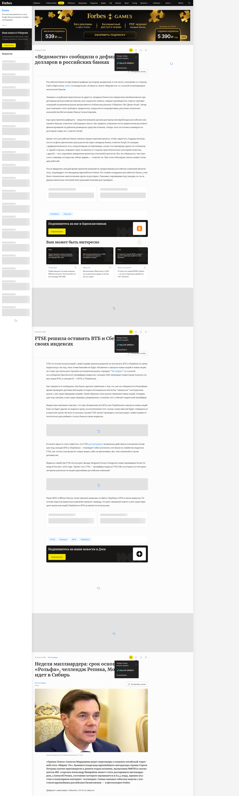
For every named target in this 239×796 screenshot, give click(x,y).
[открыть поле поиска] (189, 3)
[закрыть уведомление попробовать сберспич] (136, 57)
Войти (181, 3)
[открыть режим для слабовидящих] (131, 50)
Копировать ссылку (138, 71)
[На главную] (7, 3)
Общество (86, 268)
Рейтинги (71, 3)
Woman (118, 3)
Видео (103, 3)
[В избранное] (76, 268)
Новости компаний (124, 268)
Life (110, 3)
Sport (127, 3)
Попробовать (122, 68)
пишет (68, 85)
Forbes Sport (52, 268)
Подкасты (94, 3)
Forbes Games (54, 3)
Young (134, 3)
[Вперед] (152, 194)
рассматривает (96, 444)
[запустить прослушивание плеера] (136, 50)
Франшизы (83, 3)
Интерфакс (117, 371)
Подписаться (57, 231)
